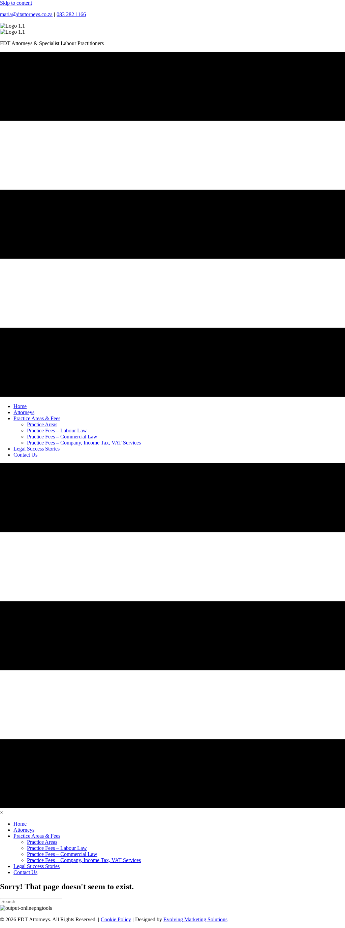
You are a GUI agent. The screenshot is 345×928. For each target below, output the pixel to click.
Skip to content (16, 3)
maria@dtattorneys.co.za (26, 14)
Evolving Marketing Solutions (195, 919)
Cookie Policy (116, 919)
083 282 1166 (71, 14)
